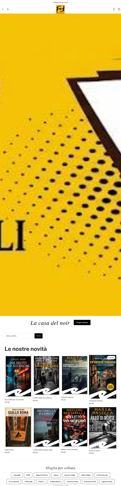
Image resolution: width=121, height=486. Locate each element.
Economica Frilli (90, 481)
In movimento (14, 481)
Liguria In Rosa (107, 481)
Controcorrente (72, 481)
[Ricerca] (7, 9)
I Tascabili (16, 475)
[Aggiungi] (28, 394)
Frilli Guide (28, 481)
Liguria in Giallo (69, 475)
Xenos (56, 475)
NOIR (28, 475)
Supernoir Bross (42, 475)
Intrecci (41, 481)
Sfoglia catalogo (82, 322)
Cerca (39, 336)
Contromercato (102, 475)
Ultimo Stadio (86, 475)
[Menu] (2, 9)
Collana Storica (55, 481)
